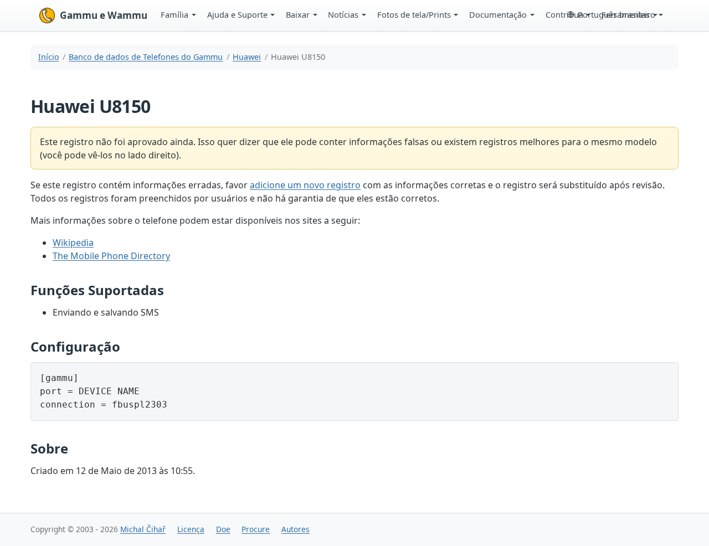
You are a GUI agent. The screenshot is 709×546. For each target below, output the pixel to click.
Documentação (498, 14)
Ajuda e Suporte (237, 14)
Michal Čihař (143, 529)
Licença (190, 529)
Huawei (247, 56)
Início (48, 56)
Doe (223, 529)
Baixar (298, 14)
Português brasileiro (616, 14)
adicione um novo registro (305, 185)
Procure (256, 529)
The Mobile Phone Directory (111, 256)
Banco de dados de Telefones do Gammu (146, 56)
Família (174, 14)
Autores (295, 529)
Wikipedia (73, 242)
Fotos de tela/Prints (414, 14)
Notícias (343, 14)
